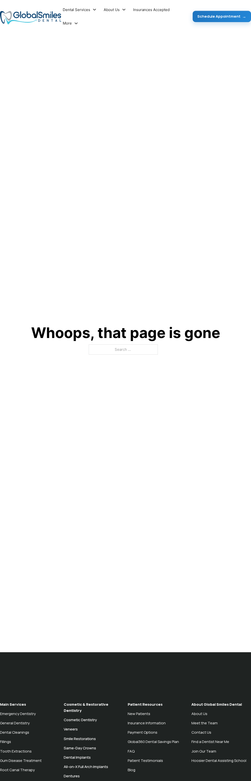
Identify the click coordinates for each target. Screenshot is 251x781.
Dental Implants (77, 757)
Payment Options (142, 732)
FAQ (131, 751)
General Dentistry (15, 723)
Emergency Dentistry (18, 713)
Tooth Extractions (16, 751)
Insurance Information (147, 723)
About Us (199, 713)
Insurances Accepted (151, 9)
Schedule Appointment (218, 16)
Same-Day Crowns (80, 748)
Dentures (72, 776)
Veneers (71, 729)
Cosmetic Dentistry (80, 719)
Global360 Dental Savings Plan (153, 741)
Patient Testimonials (145, 760)
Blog (131, 769)
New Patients (139, 713)
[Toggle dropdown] (94, 10)
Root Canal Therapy (17, 769)
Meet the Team (204, 723)
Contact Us (201, 732)
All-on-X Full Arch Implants (86, 766)
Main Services (13, 704)
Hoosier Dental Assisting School (218, 760)
